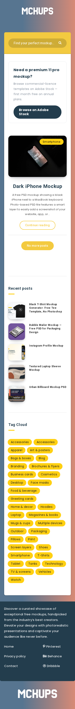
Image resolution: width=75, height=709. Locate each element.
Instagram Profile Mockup (46, 345)
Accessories (20, 442)
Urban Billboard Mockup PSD (47, 387)
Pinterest (53, 646)
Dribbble (53, 666)
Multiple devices (50, 523)
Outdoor (17, 531)
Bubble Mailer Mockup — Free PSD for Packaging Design (45, 329)
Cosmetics (49, 474)
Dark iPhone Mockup (37, 186)
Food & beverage (24, 491)
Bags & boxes (21, 458)
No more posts (37, 245)
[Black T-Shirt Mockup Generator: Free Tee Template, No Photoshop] (16, 311)
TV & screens (21, 572)
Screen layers (21, 547)
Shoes (43, 547)
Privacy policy (15, 656)
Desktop (17, 483)
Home (9, 646)
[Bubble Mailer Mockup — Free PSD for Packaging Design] (16, 331)
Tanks (32, 564)
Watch (16, 580)
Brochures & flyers (45, 466)
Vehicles (45, 572)
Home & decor (22, 507)
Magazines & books (43, 515)
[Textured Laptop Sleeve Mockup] (16, 373)
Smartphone (51, 142)
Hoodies (46, 507)
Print (31, 539)
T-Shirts (43, 555)
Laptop (16, 515)
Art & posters (40, 450)
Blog (42, 458)
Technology (54, 564)
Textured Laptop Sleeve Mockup (45, 368)
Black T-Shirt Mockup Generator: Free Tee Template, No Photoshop (45, 308)
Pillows (15, 539)
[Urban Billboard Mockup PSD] (16, 393)
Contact (11, 666)
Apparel (16, 450)
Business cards (22, 474)
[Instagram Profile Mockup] (16, 352)
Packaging (39, 531)
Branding (17, 466)
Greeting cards (22, 499)
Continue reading (37, 225)
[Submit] (60, 42)
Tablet (16, 564)
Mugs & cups (20, 523)
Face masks (40, 483)
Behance (55, 656)
